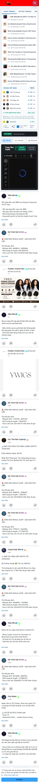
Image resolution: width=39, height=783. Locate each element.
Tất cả (8, 140)
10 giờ (9, 699)
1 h (9, 235)
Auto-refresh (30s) (23, 126)
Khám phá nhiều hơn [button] (11, 775)
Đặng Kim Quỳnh (15, 108)
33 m (9, 198)
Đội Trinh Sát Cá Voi (16, 232)
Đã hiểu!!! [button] (19, 779)
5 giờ (9, 479)
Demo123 (13, 122)
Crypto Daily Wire (14, 550)
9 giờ (9, 662)
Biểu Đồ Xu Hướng (22, 148)
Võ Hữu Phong (14, 96)
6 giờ (9, 516)
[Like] (19, 225)
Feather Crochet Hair (16, 269)
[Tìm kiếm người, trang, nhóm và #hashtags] (35, 3)
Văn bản (20, 140)
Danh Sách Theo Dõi (31, 148)
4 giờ (9, 405)
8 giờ (9, 626)
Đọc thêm (5, 220)
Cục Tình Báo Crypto (16, 439)
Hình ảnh (33, 140)
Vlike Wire (12, 195)
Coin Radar (12, 696)
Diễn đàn (14, 126)
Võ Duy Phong (14, 104)
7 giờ (9, 589)
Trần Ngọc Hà (14, 100)
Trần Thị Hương (15, 92)
